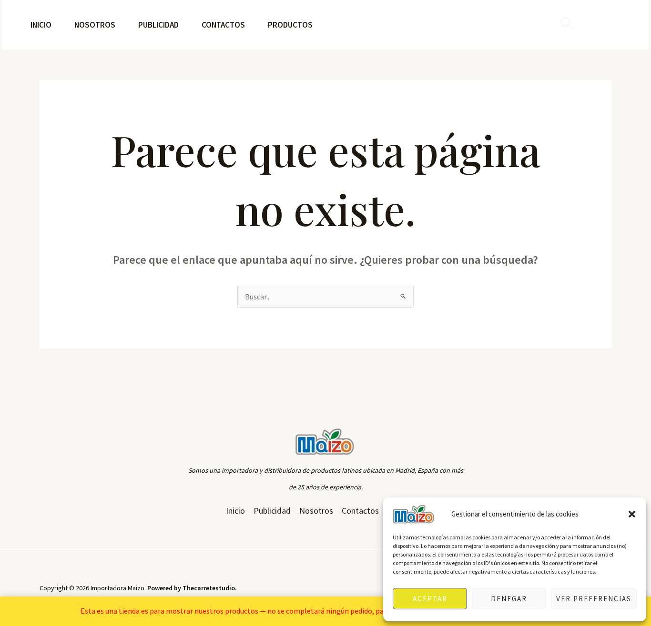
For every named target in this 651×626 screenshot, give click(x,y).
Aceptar (430, 598)
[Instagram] (591, 25)
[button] (632, 514)
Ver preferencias (593, 598)
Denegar (509, 598)
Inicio (41, 25)
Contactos (223, 25)
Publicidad (158, 25)
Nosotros (94, 25)
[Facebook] (617, 25)
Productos (290, 25)
